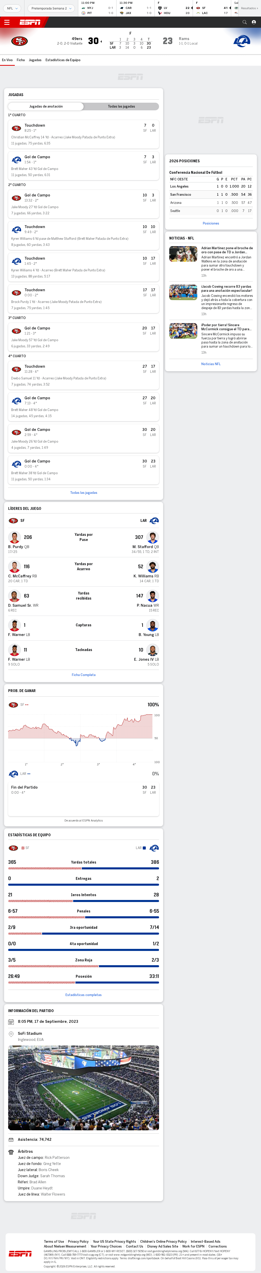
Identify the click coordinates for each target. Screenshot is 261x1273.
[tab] (46, 106)
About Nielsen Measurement (65, 1246)
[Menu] (7, 22)
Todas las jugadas (83, 493)
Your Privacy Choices (106, 1246)
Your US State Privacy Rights (114, 1241)
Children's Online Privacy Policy (163, 1241)
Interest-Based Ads (205, 1241)
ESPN (30, 22)
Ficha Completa (84, 675)
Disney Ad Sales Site (162, 1246)
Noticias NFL (211, 364)
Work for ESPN (193, 1246)
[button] (245, 22)
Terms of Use (54, 1241)
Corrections (217, 1246)
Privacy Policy (78, 1241)
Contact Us (134, 1246)
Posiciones (211, 223)
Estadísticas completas (84, 995)
